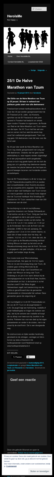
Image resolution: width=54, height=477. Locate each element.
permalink (11, 370)
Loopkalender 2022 (35, 62)
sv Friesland (17, 367)
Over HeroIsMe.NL (23, 56)
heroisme (37, 93)
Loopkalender (12, 365)
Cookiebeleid (11, 466)
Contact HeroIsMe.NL (16, 62)
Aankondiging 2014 (36, 362)
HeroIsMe (14, 16)
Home (10, 56)
